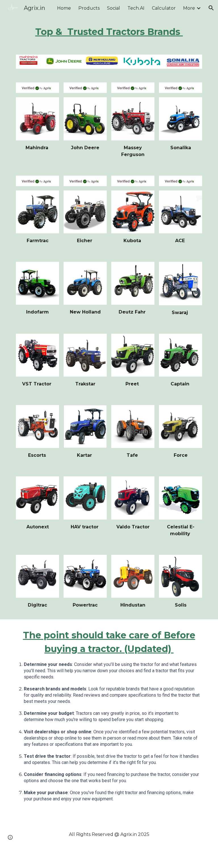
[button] (211, 8)
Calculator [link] (164, 8)
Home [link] (64, 8)
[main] (109, 32)
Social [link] (113, 8)
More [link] (189, 8)
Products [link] (89, 8)
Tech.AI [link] (135, 8)
